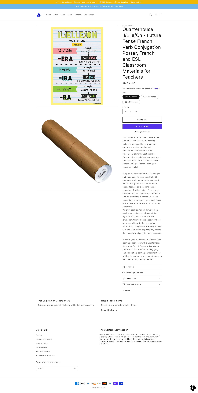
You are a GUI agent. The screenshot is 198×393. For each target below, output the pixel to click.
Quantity (125, 107)
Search (39, 335)
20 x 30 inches (131, 102)
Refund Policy (107, 310)
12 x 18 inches (131, 97)
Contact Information (44, 339)
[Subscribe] (74, 368)
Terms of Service (43, 351)
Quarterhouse (156, 341)
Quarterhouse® (101, 387)
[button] (150, 14)
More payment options (142, 132)
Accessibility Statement (45, 355)
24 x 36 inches (149, 97)
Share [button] (127, 291)
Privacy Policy (41, 343)
